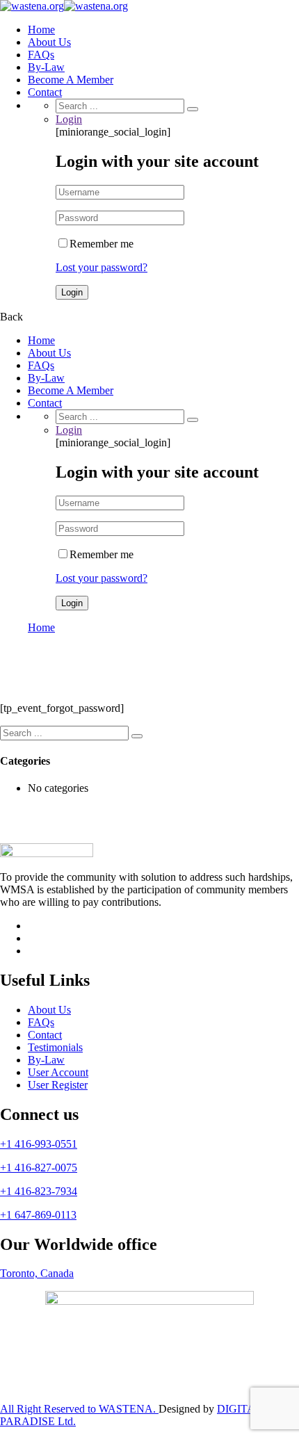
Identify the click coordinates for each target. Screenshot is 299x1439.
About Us (49, 42)
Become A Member (70, 80)
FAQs (41, 54)
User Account (58, 1072)
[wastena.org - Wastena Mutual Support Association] (32, 6)
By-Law (46, 67)
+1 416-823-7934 (38, 1191)
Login (69, 119)
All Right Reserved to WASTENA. (79, 1409)
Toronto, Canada (37, 1273)
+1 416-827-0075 (38, 1167)
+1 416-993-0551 (38, 1144)
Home (41, 29)
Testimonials (55, 1047)
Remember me (102, 244)
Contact (45, 92)
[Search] (192, 109)
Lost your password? (101, 267)
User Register (58, 1085)
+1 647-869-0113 (38, 1215)
